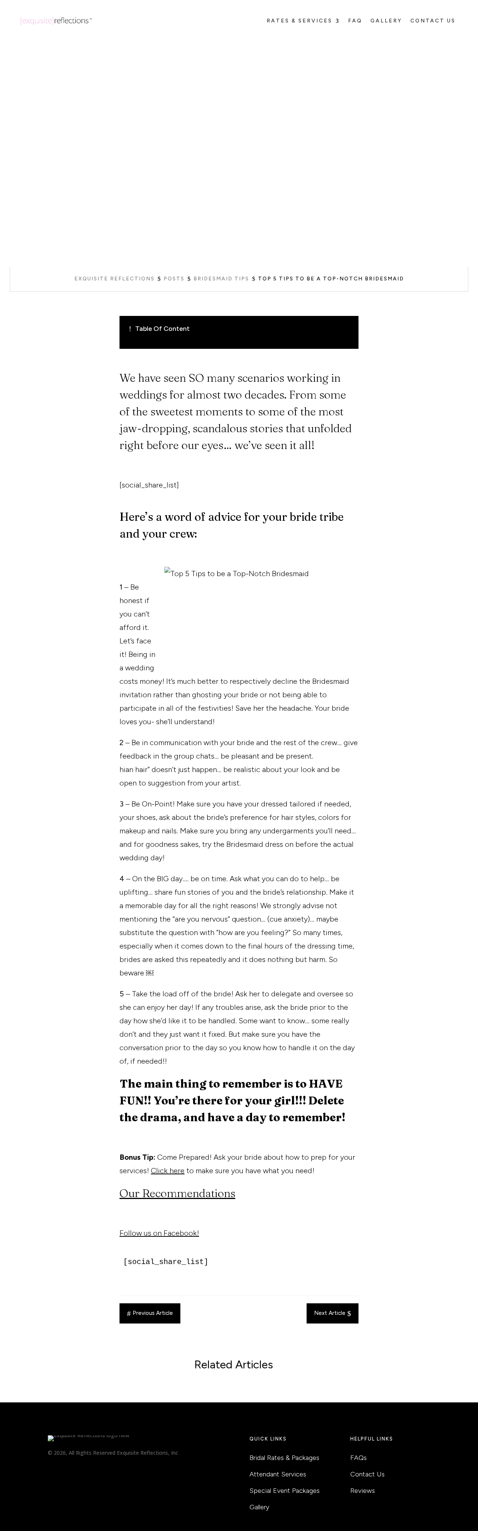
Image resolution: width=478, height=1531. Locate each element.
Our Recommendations (177, 1193)
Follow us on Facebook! (159, 1233)
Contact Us (433, 21)
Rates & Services (299, 21)
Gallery (386, 21)
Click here (167, 1170)
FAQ (355, 21)
